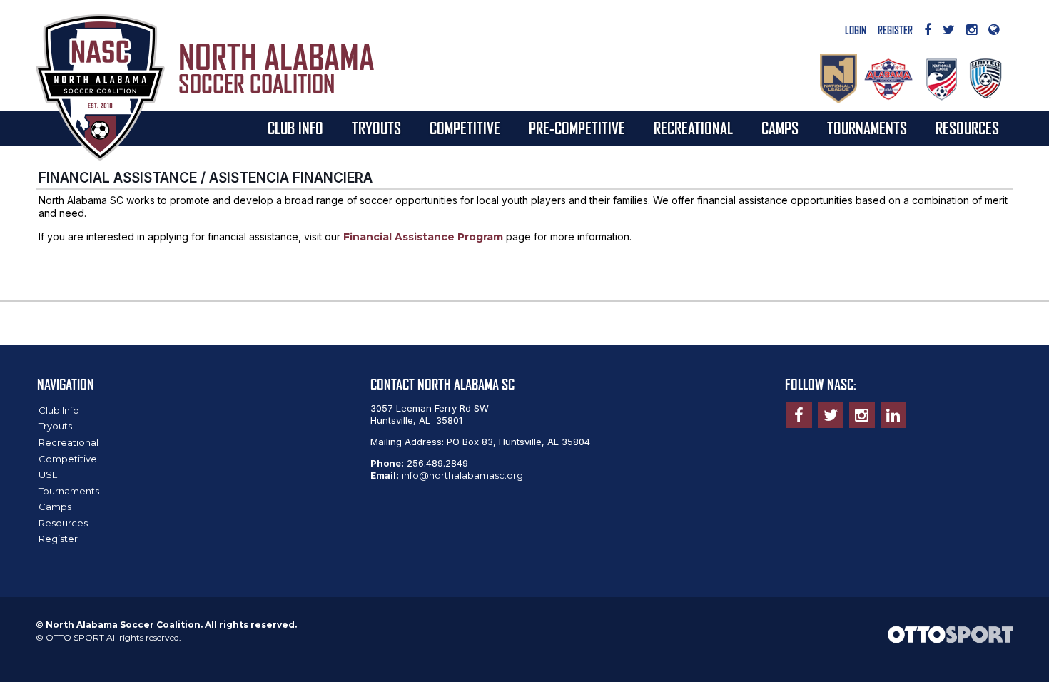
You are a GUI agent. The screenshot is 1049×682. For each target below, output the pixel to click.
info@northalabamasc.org (462, 475)
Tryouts (376, 128)
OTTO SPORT (75, 637)
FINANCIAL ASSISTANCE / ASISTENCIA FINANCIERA (206, 177)
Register (895, 30)
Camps (780, 128)
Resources (967, 128)
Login (855, 30)
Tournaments (867, 128)
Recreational (693, 128)
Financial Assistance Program (423, 236)
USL (48, 474)
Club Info (295, 128)
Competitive (465, 128)
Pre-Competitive (577, 128)
